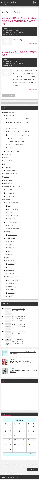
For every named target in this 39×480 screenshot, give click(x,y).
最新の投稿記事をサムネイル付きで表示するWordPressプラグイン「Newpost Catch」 (21, 362)
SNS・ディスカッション (11, 222)
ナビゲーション (11, 212)
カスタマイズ (7, 164)
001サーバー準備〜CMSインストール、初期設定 (19, 118)
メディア (12, 125)
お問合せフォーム (12, 209)
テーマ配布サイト (10, 170)
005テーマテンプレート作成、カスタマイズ (18, 135)
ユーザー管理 (11, 293)
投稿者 (9, 254)
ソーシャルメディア (12, 228)
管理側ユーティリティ (11, 276)
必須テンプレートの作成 (15, 138)
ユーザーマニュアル (8, 180)
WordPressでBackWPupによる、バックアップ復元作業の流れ (23, 371)
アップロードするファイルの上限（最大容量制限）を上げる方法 (23, 352)
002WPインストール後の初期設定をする (17, 122)
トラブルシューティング (9, 173)
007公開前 (10, 147)
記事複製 (10, 296)
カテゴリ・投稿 (9, 238)
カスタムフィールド (12, 280)
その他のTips (9, 231)
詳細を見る (32, 43)
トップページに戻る (8, 95)
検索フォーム (11, 218)
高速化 (9, 267)
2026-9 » (33, 454)
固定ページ (10, 247)
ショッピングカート (9, 30)
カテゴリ (10, 241)
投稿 (9, 251)
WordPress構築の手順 (9, 112)
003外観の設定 (11, 128)
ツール (7, 257)
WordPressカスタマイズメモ (8, 3)
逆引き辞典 (21, 32)
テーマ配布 (6, 167)
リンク (9, 244)
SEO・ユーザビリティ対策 (12, 202)
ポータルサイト (9, 193)
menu (35, 2)
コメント (10, 225)
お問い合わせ (7, 154)
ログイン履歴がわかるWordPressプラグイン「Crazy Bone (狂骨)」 (17, 341)
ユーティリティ (9, 260)
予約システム (11, 264)
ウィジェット (7, 160)
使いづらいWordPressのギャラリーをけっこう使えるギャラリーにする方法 (18, 318)
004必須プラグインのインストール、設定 (17, 131)
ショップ (17, 30)
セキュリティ (11, 283)
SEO (9, 206)
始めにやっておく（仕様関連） (13, 151)
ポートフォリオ (9, 196)
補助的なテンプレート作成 (16, 141)
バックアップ (11, 286)
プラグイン (6, 177)
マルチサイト (11, 289)
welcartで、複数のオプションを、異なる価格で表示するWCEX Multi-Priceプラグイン (19, 21)
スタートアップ (9, 115)
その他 (5, 157)
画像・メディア (9, 270)
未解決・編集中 (7, 183)
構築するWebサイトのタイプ (11, 32)
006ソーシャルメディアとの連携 (15, 144)
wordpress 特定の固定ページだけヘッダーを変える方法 (18, 326)
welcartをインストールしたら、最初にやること (19, 53)
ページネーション (12, 215)
